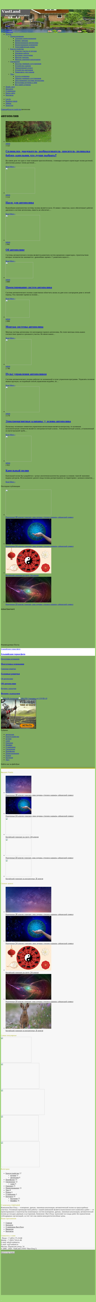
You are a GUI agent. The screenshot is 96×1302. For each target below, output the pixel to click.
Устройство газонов (23, 66)
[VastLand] (15, 16)
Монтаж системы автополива (24, 327)
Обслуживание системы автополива (29, 80)
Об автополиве (15, 250)
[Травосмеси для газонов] (20, 1166)
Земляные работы (22, 53)
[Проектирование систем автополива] (19, 278)
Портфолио (10, 751)
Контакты (9, 95)
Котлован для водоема (24, 55)
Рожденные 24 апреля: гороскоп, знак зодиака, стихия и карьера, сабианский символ (40, 546)
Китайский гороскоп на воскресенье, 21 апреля (24, 878)
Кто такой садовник (23, 85)
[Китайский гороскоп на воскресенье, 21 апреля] (18, 876)
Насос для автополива (20, 202)
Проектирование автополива (26, 43)
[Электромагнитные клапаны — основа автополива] (22, 411)
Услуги (8, 34)
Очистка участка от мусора (26, 51)
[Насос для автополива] (20, 193)
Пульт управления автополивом (26, 374)
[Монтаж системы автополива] (18, 317)
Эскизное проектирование (25, 38)
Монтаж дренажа (22, 57)
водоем (8, 739)
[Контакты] (22, 1114)
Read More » (10, 167)
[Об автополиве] (23, 240)
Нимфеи (9, 745)
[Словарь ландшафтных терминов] (20, 1140)
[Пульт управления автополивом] (18, 364)
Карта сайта (10, 93)
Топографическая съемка (25, 47)
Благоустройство (17, 49)
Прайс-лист (10, 87)
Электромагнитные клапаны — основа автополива (38, 421)
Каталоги (9, 89)
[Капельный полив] (18, 461)
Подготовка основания (12, 664)
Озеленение (15, 62)
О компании (10, 91)
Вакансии (9, 1229)
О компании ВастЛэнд (15, 1227)
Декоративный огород (24, 68)
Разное (8, 755)
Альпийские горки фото (13, 654)
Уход (12, 74)
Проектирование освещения (26, 45)
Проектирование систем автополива (29, 287)
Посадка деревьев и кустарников (28, 64)
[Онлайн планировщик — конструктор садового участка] (16, 1062)
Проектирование (17, 36)
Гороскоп (9, 32)
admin (8, 144)
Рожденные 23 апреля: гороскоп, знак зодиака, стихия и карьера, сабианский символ (39, 604)
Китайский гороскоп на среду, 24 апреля (22, 575)
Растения (9, 758)
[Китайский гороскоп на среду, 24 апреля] (28, 573)
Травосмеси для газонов (24, 72)
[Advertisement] (48, 627)
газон (8, 741)
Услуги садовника (22, 76)
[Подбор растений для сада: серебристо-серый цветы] (20, 1088)
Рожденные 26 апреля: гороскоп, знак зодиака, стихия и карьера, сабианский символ (39, 517)
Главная (9, 30)
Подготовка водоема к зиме (26, 83)
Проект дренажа (21, 41)
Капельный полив (17, 470)
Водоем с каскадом (10, 693)
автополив (10, 734)
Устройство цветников (24, 70)
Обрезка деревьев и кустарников (28, 78)
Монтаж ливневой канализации (28, 59)
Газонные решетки (10, 673)
